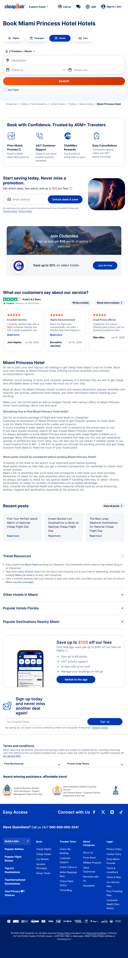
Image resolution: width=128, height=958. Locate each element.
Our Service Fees (112, 884)
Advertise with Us (90, 878)
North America (39, 104)
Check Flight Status (66, 883)
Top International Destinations (15, 881)
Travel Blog (66, 890)
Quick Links (12, 841)
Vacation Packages (41, 866)
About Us (88, 852)
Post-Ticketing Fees (114, 893)
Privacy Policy (25, 211)
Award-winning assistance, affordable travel (35, 776)
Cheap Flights (43, 849)
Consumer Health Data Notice (112, 904)
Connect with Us (74, 812)
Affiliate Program (92, 862)
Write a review (80, 302)
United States (57, 104)
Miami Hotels (86, 104)
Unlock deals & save (65, 199)
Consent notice (10, 211)
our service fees (11, 755)
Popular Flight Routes (13, 858)
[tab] (13, 38)
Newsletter (89, 885)
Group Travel (43, 873)
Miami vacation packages (20, 582)
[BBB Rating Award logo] (113, 793)
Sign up (105, 721)
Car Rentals (42, 859)
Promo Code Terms (78, 763)
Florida (72, 104)
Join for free (105, 265)
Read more (13, 535)
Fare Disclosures (14, 763)
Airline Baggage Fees (68, 874)
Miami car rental (23, 575)
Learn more (64, 246)
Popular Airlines (14, 849)
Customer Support (65, 860)
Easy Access (15, 812)
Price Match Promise (113, 861)
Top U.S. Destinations (12, 870)
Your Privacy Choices (12, 893)
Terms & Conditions (112, 870)
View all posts (111, 505)
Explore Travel (37, 6)
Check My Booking (65, 851)
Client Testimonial (89, 869)
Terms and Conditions (96, 933)
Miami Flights (32, 564)
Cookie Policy (113, 854)
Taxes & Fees (113, 877)
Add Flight (13, 89)
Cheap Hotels (43, 854)
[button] (64, 6)
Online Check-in (68, 867)
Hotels (24, 104)
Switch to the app (76, 679)
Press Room (89, 857)
